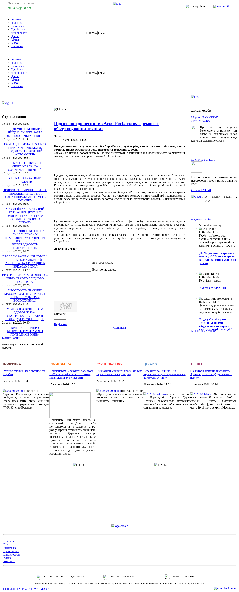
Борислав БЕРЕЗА (203, 159)
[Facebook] (2, 353)
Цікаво (15, 36)
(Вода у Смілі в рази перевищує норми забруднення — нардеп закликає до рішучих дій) (215, 324)
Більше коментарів (203, 330)
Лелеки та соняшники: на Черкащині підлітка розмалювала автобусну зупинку (25, 195)
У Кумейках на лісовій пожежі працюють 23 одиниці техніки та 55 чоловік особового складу (25, 215)
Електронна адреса (104, 269)
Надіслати (60, 324)
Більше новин (11, 337)
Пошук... (91, 32)
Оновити (60, 314)
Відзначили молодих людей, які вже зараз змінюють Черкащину (25, 132)
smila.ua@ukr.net (19, 8)
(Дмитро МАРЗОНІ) (212, 287)
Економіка (17, 26)
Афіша (15, 39)
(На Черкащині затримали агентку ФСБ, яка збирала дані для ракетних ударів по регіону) (217, 258)
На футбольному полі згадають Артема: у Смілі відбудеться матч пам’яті (211, 374)
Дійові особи (19, 32)
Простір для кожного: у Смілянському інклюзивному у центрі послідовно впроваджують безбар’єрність (25, 239)
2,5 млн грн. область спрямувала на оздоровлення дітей (25, 166)
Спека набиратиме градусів (25, 180)
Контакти (17, 46)
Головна (16, 19)
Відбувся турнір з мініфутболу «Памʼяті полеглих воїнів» (25, 331)
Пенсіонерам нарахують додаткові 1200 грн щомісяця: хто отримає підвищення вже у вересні (71, 374)
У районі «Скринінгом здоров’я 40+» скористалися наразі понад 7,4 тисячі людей (24, 314)
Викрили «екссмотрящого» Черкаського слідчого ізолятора (25, 278)
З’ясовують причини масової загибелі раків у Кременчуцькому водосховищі (25, 295)
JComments (119, 327)
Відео (14, 42)
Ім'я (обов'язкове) (103, 262)
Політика (16, 22)
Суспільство (18, 29)
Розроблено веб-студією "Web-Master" (25, 588)
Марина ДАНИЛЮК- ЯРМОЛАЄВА (205, 119)
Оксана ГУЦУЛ (201, 190)
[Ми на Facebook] (219, 6)
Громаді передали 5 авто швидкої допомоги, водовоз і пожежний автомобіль (25, 149)
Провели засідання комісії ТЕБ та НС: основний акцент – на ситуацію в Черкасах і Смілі (24, 261)
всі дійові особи (201, 219)
